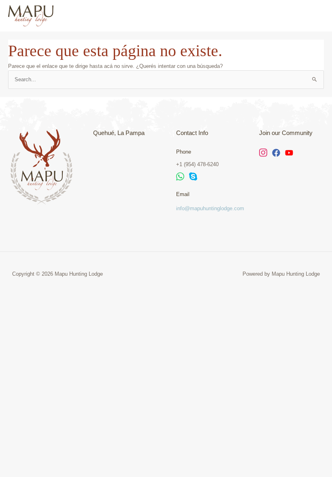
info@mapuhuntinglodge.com (210, 208)
